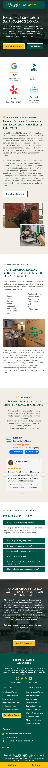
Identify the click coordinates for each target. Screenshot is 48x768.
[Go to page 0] (20, 493)
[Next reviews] (43, 474)
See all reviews (16, 452)
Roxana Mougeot (22, 461)
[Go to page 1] (22, 493)
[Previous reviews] (5, 474)
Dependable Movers (22, 441)
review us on (30, 452)
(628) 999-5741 (29, 5)
